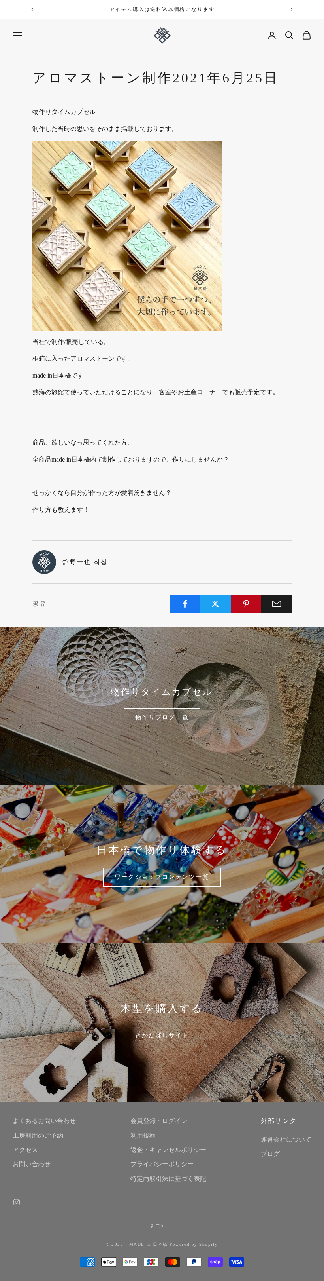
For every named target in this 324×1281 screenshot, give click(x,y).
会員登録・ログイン (158, 1121)
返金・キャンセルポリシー (168, 1149)
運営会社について (286, 1139)
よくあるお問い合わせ (44, 1121)
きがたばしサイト (162, 1035)
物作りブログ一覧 (162, 717)
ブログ (270, 1153)
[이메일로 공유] (277, 603)
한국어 (158, 1226)
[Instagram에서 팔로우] (17, 1202)
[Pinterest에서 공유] (246, 603)
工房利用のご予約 (38, 1135)
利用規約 (143, 1135)
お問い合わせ (32, 1164)
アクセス (25, 1149)
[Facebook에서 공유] (185, 603)
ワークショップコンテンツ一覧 (162, 877)
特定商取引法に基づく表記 (168, 1178)
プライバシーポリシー (162, 1164)
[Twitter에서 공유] (215, 603)
